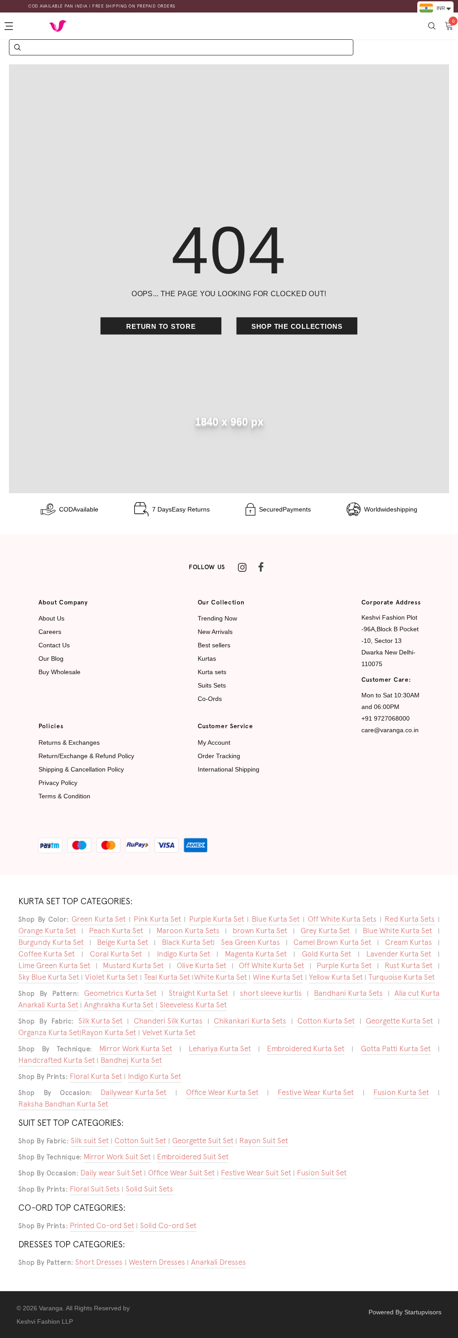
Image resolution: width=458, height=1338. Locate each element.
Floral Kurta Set (96, 1076)
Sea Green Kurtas (250, 942)
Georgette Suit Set (202, 1140)
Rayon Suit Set (263, 1140)
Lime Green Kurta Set (54, 965)
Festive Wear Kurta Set (316, 1092)
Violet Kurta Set (111, 977)
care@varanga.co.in (390, 730)
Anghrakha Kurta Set (118, 1004)
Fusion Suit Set (322, 1172)
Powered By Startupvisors (405, 1312)
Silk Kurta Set (100, 1020)
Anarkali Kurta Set (48, 1004)
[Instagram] (242, 567)
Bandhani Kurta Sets (348, 993)
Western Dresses (157, 1262)
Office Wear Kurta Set (222, 1092)
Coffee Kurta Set (46, 953)
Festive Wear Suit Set (256, 1172)
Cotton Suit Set (140, 1140)
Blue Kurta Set (276, 918)
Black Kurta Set (187, 942)
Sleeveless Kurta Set (193, 1004)
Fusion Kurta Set (401, 1092)
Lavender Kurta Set (398, 953)
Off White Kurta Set (271, 965)
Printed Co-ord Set (102, 1225)
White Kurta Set (220, 977)
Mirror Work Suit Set (117, 1156)
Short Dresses (99, 1262)
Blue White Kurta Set (397, 930)
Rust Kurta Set (409, 965)
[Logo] (57, 26)
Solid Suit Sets (149, 1188)
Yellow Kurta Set (336, 977)
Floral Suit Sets (95, 1188)
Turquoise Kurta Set (402, 977)
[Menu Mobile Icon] (9, 26)
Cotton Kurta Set (326, 1020)
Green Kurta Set (99, 918)
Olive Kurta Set (201, 965)
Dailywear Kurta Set (133, 1092)
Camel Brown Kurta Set (332, 942)
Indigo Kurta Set (183, 953)
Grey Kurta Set (325, 930)
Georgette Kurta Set (399, 1020)
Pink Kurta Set (157, 918)
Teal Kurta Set (167, 977)
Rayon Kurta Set (108, 1032)
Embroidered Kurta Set (305, 1048)
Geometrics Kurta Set (120, 993)
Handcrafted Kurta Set (56, 1060)
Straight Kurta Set (198, 993)
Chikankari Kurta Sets (250, 1020)
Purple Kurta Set (216, 918)
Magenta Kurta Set (256, 953)
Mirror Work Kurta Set (135, 1048)
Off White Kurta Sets (342, 918)
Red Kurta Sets (410, 918)
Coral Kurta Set (116, 953)
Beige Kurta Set (122, 942)
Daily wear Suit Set (111, 1172)
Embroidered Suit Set (193, 1156)
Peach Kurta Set (116, 930)
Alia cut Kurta (417, 993)
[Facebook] (261, 567)
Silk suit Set (90, 1140)
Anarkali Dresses (218, 1262)
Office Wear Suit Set (181, 1172)
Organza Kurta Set (49, 1032)
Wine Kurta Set (278, 977)
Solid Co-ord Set (168, 1225)
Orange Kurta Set (47, 930)
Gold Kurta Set (326, 953)
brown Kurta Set (260, 930)
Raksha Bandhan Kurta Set (63, 1103)
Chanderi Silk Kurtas (168, 1020)
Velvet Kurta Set (168, 1032)
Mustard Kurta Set (133, 965)
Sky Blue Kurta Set (48, 977)
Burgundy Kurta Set (51, 942)
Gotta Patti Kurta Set (396, 1048)
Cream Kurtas (408, 942)
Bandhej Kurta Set (131, 1060)
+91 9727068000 (385, 718)
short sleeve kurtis (271, 993)
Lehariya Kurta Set (220, 1048)
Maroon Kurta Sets (188, 930)
